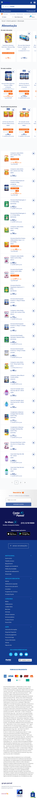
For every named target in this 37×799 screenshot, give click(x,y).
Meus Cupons (5, 13)
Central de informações (11, 629)
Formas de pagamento (10, 634)
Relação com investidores (11, 566)
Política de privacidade (10, 569)
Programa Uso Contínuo (11, 591)
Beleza (6, 601)
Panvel (3, 21)
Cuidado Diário (9, 606)
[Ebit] (19, 793)
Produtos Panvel (9, 619)
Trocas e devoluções (10, 640)
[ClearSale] (5, 793)
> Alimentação (20, 21)
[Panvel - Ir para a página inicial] (15, 2)
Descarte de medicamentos (12, 571)
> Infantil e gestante (11, 21)
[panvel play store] (24, 534)
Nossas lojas (8, 574)
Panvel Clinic (8, 622)
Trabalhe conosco (9, 561)
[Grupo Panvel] (6, 783)
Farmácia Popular (9, 594)
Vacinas (7, 581)
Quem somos (8, 558)
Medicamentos (9, 604)
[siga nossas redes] (10, 654)
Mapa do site (8, 645)
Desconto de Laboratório (11, 586)
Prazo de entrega (9, 637)
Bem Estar (7, 609)
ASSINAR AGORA (18, 504)
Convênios (8, 589)
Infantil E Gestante (10, 614)
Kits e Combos (12, 13)
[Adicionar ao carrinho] (29, 33)
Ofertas (7, 642)
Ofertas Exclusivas (20, 13)
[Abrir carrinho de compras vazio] (35, 2)
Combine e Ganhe (27, 13)
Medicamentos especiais (11, 584)
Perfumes (7, 612)
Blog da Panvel (8, 563)
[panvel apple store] (12, 534)
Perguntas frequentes (10, 632)
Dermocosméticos (9, 617)
